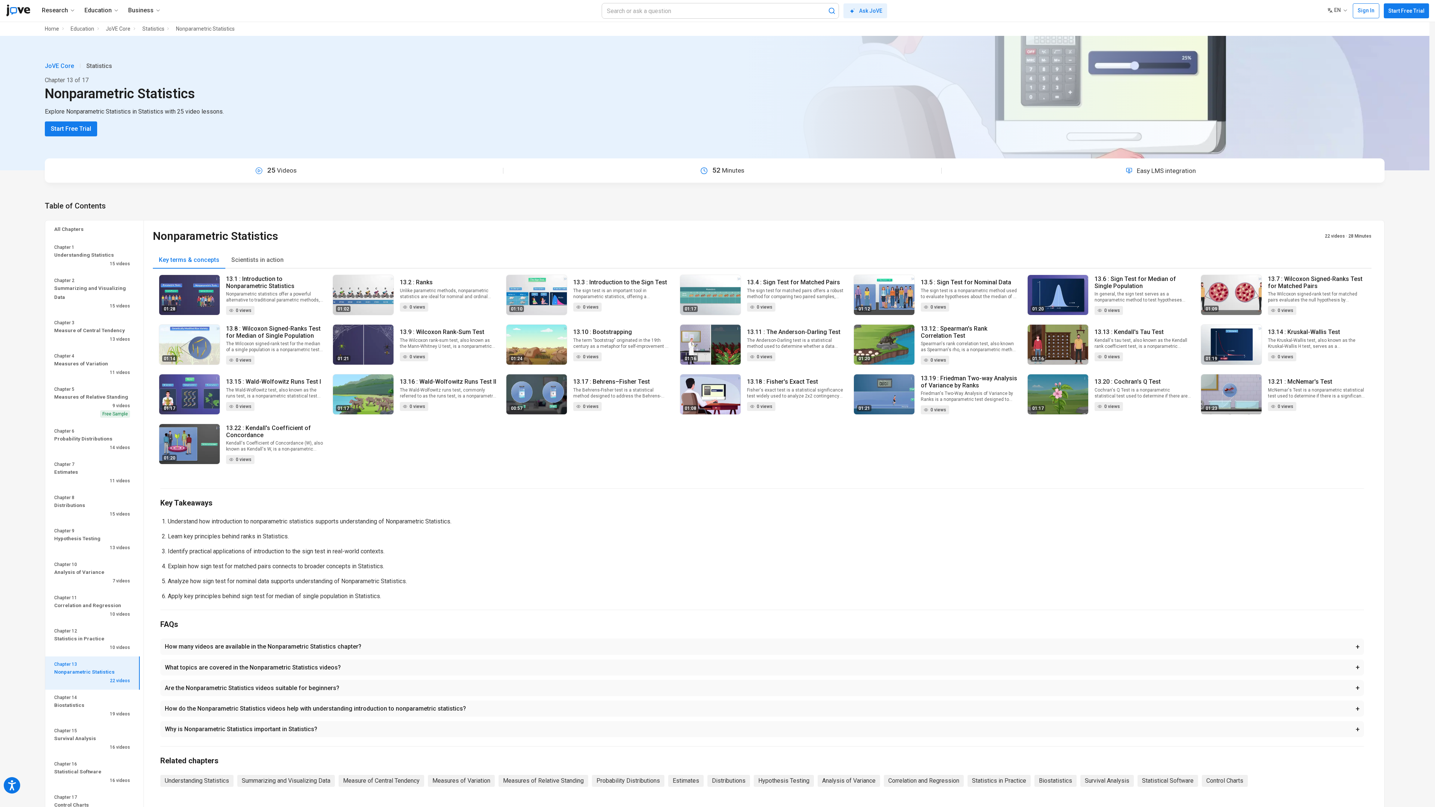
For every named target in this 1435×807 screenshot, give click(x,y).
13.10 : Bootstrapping (602, 332)
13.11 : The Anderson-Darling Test (793, 332)
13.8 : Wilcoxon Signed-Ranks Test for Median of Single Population (273, 332)
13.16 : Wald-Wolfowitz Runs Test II (448, 381)
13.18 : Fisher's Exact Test (782, 381)
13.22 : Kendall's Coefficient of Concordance (268, 431)
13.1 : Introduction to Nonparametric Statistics (260, 282)
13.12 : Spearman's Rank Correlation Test (954, 332)
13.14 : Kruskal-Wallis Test (1304, 332)
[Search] (832, 11)
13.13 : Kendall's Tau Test (1129, 332)
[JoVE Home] (18, 10)
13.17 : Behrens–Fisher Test (611, 381)
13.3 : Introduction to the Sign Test (620, 282)
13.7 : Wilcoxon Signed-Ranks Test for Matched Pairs (1315, 282)
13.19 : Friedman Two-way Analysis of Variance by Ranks (969, 382)
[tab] (189, 260)
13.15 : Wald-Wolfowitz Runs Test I (273, 381)
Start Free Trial (1406, 11)
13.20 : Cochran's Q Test (1128, 381)
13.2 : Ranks (416, 282)
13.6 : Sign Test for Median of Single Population (1135, 282)
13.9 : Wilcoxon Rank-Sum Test (442, 332)
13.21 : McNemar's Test (1300, 381)
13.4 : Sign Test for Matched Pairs (793, 282)
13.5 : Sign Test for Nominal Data (966, 282)
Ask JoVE (870, 11)
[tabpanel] (762, 374)
